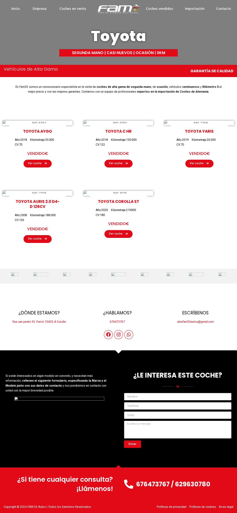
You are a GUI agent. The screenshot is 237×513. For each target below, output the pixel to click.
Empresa (39, 9)
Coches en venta (72, 9)
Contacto (223, 9)
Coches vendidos (159, 9)
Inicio (15, 9)
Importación (194, 9)
